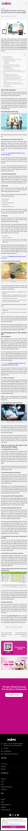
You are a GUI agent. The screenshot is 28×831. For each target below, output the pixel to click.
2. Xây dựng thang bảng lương (9, 60)
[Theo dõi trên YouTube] (18, 815)
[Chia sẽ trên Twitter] (12, 627)
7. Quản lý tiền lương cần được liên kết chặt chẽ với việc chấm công (14, 84)
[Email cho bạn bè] (15, 627)
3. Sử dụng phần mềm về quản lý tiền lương (12, 70)
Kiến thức (3, 8)
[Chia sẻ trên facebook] (9, 627)
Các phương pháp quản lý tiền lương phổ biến (11, 66)
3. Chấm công (6, 62)
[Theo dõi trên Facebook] (10, 815)
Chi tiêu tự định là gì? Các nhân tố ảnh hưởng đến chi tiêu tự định (21, 634)
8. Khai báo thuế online (8, 86)
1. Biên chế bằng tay (7, 67)
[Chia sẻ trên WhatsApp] (7, 627)
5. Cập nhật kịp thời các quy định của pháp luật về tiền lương (14, 80)
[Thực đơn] (26, 3)
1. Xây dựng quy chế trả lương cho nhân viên (12, 59)
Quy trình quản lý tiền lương (7, 58)
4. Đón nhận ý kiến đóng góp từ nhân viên (12, 78)
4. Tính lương (6, 63)
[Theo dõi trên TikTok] (15, 815)
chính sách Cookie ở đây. (14, 824)
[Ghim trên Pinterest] (18, 627)
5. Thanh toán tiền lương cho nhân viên (11, 64)
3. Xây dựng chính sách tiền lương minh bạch (12, 77)
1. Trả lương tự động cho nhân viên (10, 74)
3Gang (15, 16)
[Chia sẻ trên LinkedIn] (21, 627)
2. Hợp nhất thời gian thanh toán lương (11, 75)
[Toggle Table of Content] (24, 55)
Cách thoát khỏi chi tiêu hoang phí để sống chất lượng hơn (6, 634)
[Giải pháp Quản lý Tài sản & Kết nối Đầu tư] (7, 3)
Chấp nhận (13, 826)
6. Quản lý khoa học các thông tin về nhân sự (13, 82)
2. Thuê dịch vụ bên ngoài (9, 68)
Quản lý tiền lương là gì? (7, 56)
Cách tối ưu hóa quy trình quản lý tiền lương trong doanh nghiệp (13, 72)
